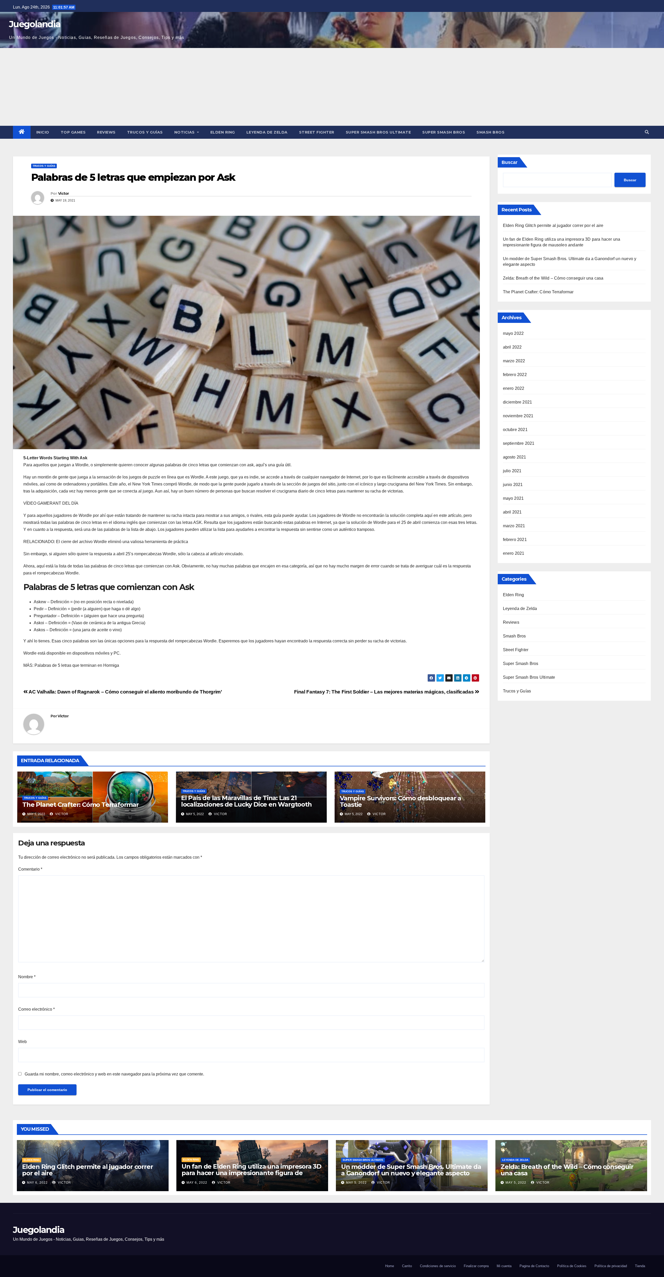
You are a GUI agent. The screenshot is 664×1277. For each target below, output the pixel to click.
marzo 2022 (514, 361)
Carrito (407, 1266)
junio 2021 (513, 484)
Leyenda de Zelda (267, 132)
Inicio (42, 132)
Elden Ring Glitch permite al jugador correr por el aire (553, 225)
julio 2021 (512, 471)
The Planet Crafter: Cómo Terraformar (80, 804)
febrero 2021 (515, 539)
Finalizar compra (476, 1266)
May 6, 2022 (37, 1182)
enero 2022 (513, 388)
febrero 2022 (515, 374)
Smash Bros (490, 132)
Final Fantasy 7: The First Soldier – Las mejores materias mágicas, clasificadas (384, 692)
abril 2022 (512, 347)
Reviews (106, 132)
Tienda (640, 1266)
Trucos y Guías (145, 132)
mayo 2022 (513, 333)
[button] (647, 132)
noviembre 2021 (518, 416)
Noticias (185, 132)
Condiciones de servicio (438, 1266)
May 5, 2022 (356, 1182)
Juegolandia (34, 24)
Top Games (73, 132)
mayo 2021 (513, 498)
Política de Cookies (571, 1266)
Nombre (27, 977)
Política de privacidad (610, 1266)
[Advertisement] (332, 87)
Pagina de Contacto (534, 1266)
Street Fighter (316, 132)
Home (389, 1266)
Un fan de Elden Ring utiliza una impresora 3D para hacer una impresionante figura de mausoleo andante (251, 1173)
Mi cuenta (504, 1266)
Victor (63, 193)
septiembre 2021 (519, 443)
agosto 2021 (514, 457)
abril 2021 (512, 512)
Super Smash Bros (443, 132)
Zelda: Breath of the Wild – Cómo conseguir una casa (553, 278)
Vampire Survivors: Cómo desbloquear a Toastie (400, 801)
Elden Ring (222, 132)
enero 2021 (513, 553)
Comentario (30, 869)
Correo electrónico (36, 1009)
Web (22, 1041)
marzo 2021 (514, 526)
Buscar (509, 162)
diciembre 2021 (517, 402)
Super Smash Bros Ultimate (378, 132)
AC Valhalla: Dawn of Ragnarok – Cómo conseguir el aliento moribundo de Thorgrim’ (125, 692)
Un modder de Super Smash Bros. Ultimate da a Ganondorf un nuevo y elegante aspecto (411, 1170)
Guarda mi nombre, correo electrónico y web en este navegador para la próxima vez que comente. (114, 1074)
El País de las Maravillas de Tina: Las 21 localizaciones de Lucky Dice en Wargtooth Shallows (246, 804)
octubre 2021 (515, 429)
